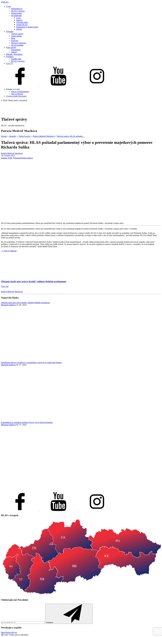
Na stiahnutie (16, 15)
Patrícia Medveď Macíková (12, 292)
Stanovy (19, 20)
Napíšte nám (16, 59)
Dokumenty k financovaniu (27, 27)
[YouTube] (58, 85)
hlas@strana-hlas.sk (9, 632)
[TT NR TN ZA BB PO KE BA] (81, 595)
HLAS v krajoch (18, 11)
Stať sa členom (17, 94)
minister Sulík (6, 158)
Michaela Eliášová (8, 305)
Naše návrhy (11, 47)
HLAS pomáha (17, 45)
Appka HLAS (22, 25)
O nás (8, 6)
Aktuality (10, 31)
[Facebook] (20, 85)
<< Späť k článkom (9, 251)
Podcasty (14, 41)
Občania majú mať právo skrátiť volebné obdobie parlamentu (25, 303)
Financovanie (16, 13)
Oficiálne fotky (22, 22)
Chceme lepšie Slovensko (16, 96)
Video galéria (16, 36)
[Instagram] (97, 85)
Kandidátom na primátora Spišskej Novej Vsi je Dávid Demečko (27, 422)
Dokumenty (16, 50)
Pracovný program (18, 43)
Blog (13, 38)
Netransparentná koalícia (23, 158)
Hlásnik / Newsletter (14, 54)
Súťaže (19, 29)
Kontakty (10, 56)
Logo (18, 18)
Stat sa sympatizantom (20, 91)
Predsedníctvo (16, 9)
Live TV (9, 63)
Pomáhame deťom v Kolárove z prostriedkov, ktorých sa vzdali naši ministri (31, 362)
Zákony (14, 52)
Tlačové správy (17, 34)
